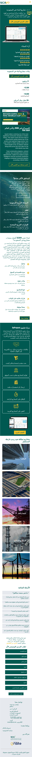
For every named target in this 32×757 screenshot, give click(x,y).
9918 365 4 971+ (14, 718)
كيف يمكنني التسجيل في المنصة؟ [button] (19, 611)
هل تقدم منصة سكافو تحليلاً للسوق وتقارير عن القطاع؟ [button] (17, 626)
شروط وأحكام (7, 728)
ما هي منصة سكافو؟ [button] (20, 592)
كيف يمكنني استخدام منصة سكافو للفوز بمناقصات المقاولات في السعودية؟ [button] (16, 615)
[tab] (16, 593)
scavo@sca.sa (11, 722)
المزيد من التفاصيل (11, 643)
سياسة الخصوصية (8, 730)
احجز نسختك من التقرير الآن (19, 165)
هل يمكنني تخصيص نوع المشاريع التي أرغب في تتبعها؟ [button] (17, 620)
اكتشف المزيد (23, 195)
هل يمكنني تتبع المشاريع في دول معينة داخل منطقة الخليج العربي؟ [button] (16, 606)
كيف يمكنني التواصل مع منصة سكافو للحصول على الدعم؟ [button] (16, 631)
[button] (30, 2)
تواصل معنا (24, 318)
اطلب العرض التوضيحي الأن (19, 21)
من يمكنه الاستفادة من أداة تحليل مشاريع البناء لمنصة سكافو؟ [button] (17, 597)
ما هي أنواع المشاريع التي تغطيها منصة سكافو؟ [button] (16, 602)
